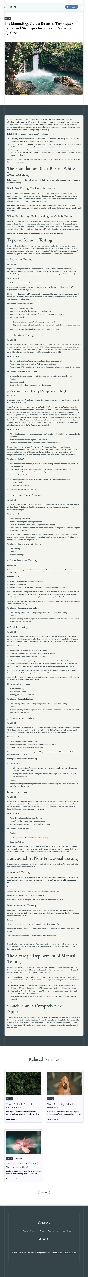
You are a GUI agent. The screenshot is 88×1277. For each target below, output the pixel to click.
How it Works (22, 1231)
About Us (61, 1231)
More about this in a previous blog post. (40, 141)
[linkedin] (44, 1238)
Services (33, 1231)
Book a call (71, 7)
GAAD (70, 732)
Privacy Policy (57, 1253)
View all (44, 1192)
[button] (82, 6)
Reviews (51, 1231)
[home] (10, 7)
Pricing (42, 1231)
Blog (69, 1231)
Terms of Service (70, 1253)
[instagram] (40, 1238)
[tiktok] (48, 1238)
